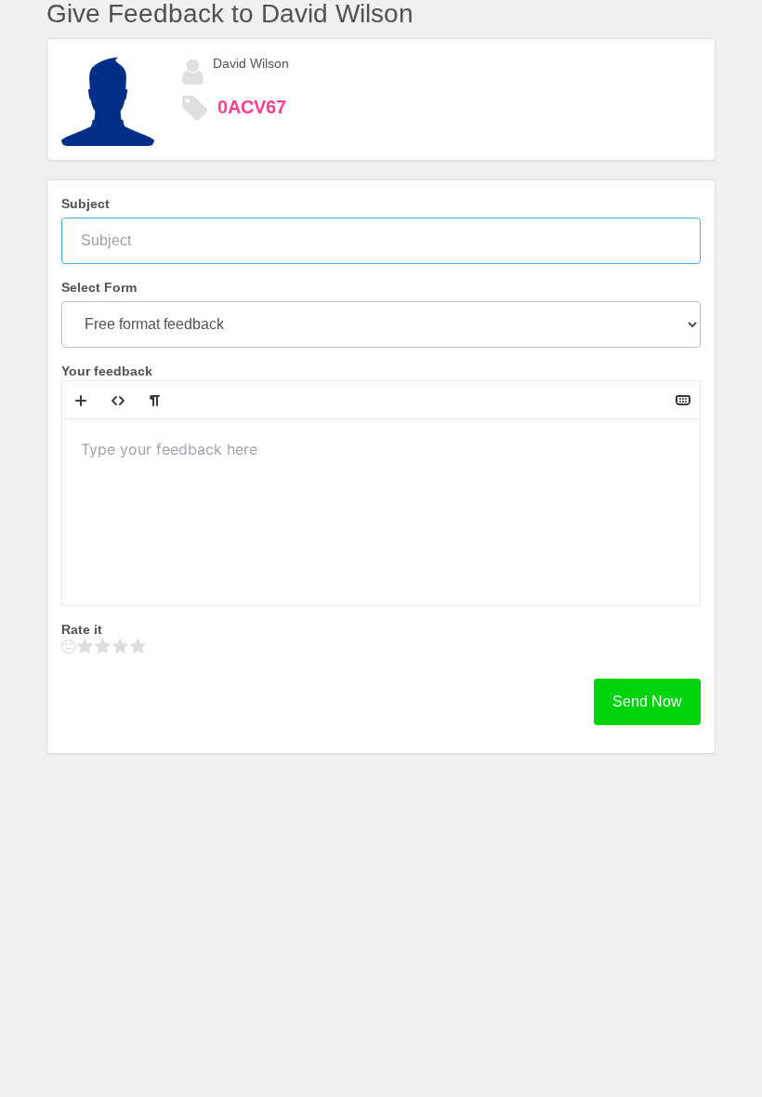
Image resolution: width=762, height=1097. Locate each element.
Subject (85, 203)
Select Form (99, 287)
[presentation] (381, 512)
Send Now (647, 701)
